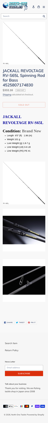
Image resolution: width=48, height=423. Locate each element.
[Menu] (43, 7)
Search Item (11, 343)
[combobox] (24, 16)
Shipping (7, 94)
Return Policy (11, 350)
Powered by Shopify (35, 414)
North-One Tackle (18, 414)
